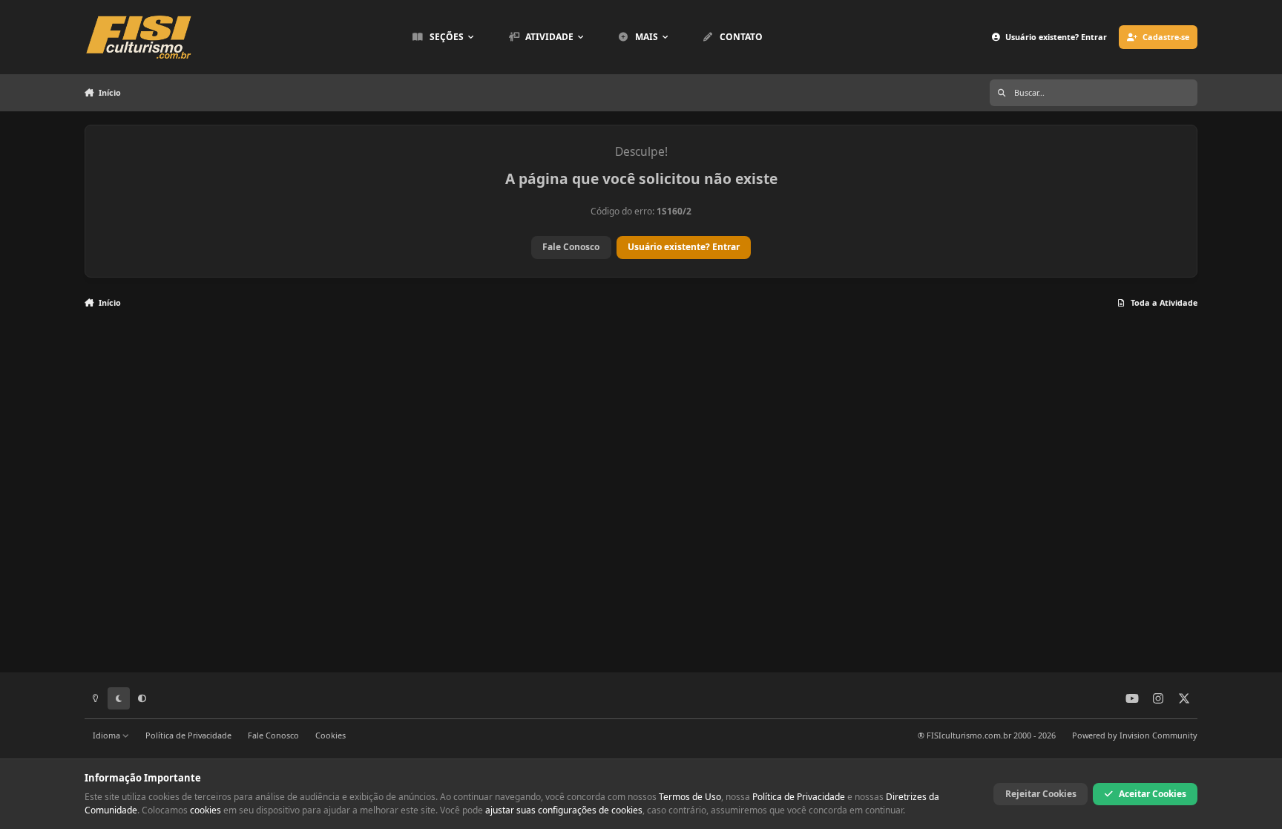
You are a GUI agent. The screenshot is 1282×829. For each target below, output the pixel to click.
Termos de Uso (690, 796)
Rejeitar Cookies (1040, 793)
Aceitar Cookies (1152, 793)
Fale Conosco (570, 246)
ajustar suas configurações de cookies (563, 810)
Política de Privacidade (188, 735)
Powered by (1134, 735)
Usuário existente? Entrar (684, 246)
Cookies (330, 735)
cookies (205, 810)
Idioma (107, 735)
